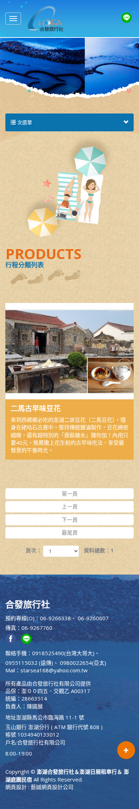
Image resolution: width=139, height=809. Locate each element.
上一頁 (70, 506)
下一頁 (70, 519)
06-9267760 (36, 627)
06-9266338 (55, 618)
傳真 (10, 627)
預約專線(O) (20, 618)
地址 (10, 717)
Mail (10, 670)
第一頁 (70, 493)
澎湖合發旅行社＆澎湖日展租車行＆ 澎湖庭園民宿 (45, 18)
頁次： (34, 550)
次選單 (24, 122)
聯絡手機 (16, 653)
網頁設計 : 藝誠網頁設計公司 (39, 786)
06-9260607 (93, 618)
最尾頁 (70, 532)
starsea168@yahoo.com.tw (54, 670)
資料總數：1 (99, 550)
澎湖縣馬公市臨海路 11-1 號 (50, 717)
